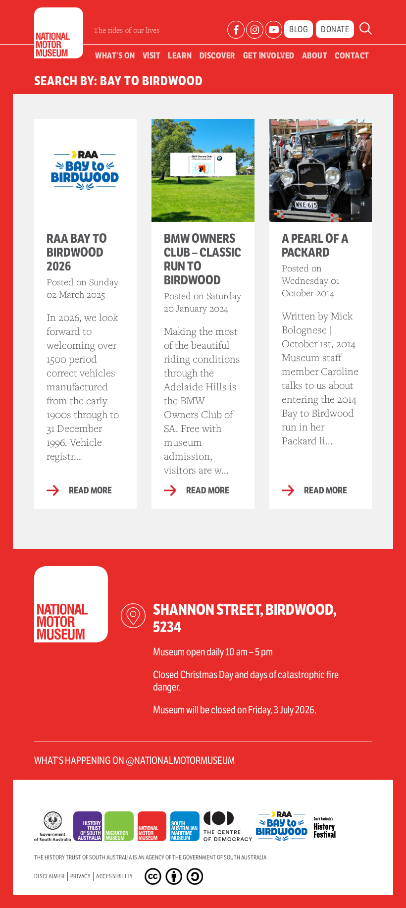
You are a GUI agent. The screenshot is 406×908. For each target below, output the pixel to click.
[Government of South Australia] (53, 828)
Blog (298, 29)
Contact (352, 55)
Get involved (269, 55)
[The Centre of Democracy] (229, 823)
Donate (335, 29)
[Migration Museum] (120, 828)
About (315, 55)
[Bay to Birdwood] (283, 823)
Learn (180, 55)
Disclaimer (49, 876)
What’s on (115, 55)
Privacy (80, 876)
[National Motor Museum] (154, 828)
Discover (218, 55)
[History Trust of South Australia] (89, 828)
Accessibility (114, 876)
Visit (152, 55)
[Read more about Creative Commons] (154, 878)
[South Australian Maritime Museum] (186, 828)
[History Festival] (327, 823)
